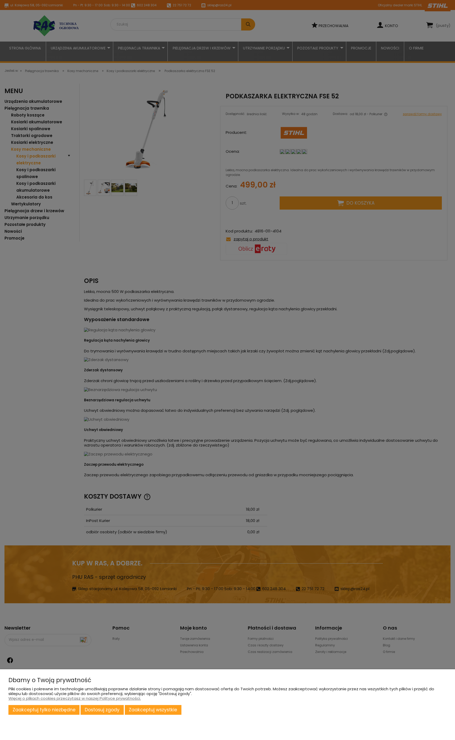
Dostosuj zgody (102, 710)
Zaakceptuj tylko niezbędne (44, 710)
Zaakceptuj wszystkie (153, 710)
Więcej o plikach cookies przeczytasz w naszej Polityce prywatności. (74, 698)
